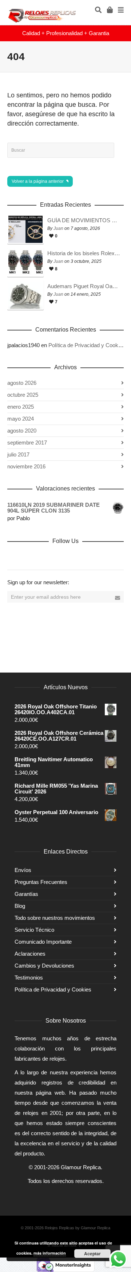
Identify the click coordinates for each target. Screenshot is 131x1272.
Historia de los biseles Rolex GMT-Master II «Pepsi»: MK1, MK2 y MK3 (83, 253)
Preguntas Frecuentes (41, 882)
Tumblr (93, 557)
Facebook (29, 557)
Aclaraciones (30, 954)
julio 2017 (18, 454)
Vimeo (61, 557)
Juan (58, 228)
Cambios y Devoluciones (44, 966)
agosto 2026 (21, 383)
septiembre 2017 (27, 442)
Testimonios (29, 977)
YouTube (77, 557)
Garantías (26, 894)
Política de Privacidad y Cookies (86, 345)
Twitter (45, 557)
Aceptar (92, 1253)
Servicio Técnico (34, 930)
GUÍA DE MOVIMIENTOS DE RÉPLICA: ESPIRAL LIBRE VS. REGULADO (83, 220)
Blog (20, 906)
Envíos (23, 870)
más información (49, 1253)
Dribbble (13, 557)
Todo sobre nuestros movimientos (55, 918)
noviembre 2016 (26, 466)
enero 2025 (20, 407)
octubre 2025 (22, 395)
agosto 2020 (21, 430)
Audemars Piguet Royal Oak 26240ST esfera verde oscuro (83, 286)
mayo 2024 (20, 419)
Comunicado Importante (43, 942)
